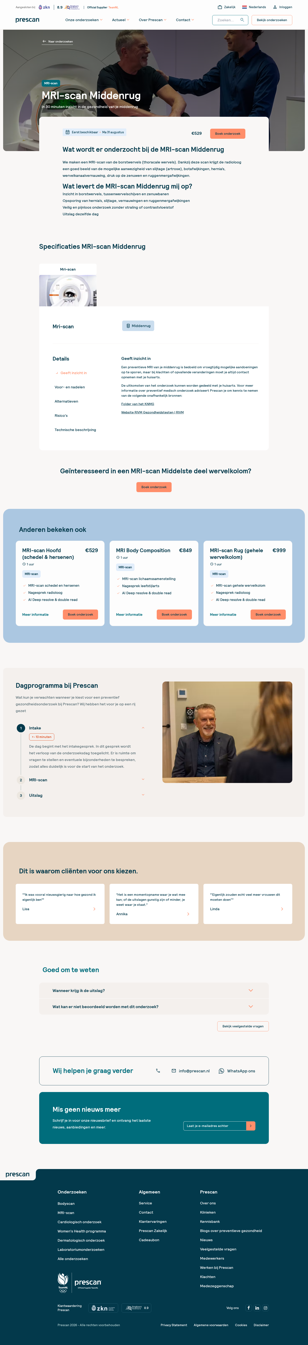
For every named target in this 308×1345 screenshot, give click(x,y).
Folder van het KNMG (137, 404)
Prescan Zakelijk (153, 1230)
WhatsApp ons (241, 1071)
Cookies (241, 1325)
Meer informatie (35, 614)
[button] (81, 746)
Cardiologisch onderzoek (79, 1221)
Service (145, 1203)
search (242, 20)
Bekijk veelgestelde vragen (243, 1026)
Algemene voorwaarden (211, 1325)
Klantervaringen (153, 1221)
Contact (146, 1212)
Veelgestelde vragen (218, 1249)
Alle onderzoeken (73, 1258)
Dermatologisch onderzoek (81, 1240)
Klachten (207, 1276)
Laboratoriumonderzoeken (81, 1249)
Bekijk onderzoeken (272, 20)
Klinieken (208, 1212)
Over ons (208, 1203)
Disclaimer (261, 1325)
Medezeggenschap (217, 1285)
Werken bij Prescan (216, 1267)
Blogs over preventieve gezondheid (231, 1230)
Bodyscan (66, 1203)
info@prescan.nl (190, 1071)
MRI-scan (66, 1212)
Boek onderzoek (227, 133)
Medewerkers (212, 1258)
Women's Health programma (82, 1231)
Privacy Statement (174, 1325)
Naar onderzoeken (57, 41)
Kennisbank (210, 1221)
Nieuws (206, 1239)
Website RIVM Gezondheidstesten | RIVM (152, 412)
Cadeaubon (149, 1239)
